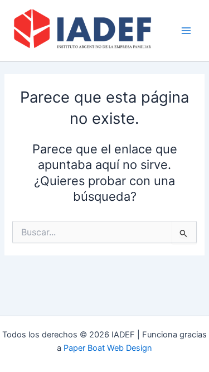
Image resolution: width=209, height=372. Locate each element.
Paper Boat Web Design (108, 348)
